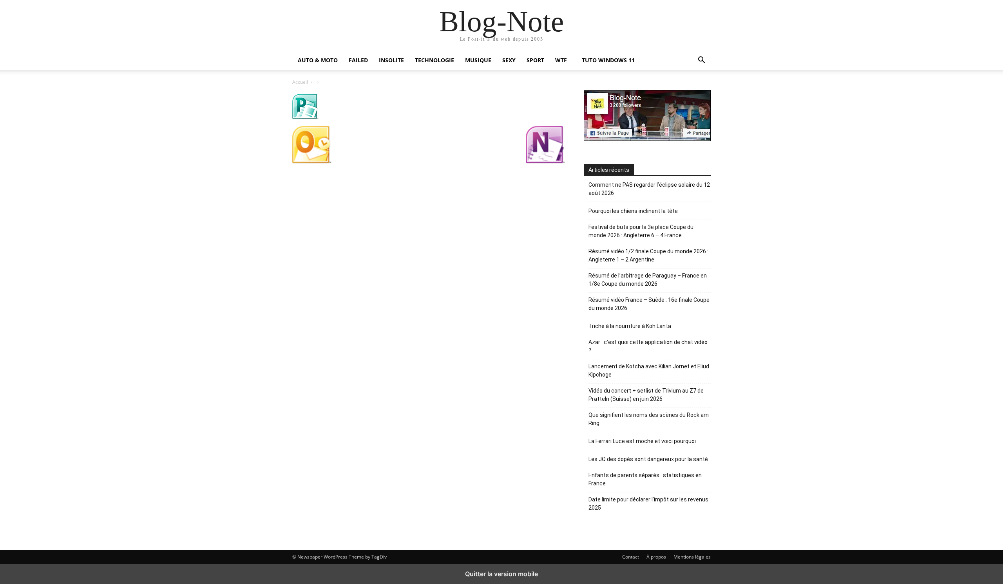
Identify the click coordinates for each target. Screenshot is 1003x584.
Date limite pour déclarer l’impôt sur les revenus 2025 (648, 503)
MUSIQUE (478, 60)
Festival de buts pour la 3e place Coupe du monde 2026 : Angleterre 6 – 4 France (640, 231)
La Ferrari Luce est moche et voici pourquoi (642, 441)
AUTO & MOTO (318, 60)
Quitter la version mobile (501, 574)
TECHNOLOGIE (434, 60)
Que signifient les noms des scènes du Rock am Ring (648, 419)
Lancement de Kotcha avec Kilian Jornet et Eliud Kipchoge (648, 370)
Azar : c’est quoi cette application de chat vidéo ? (648, 346)
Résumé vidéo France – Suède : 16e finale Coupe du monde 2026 (649, 304)
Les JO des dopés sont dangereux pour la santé (648, 459)
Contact (630, 556)
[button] (701, 61)
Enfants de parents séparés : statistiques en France (645, 479)
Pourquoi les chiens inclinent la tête (633, 211)
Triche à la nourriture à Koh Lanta (629, 326)
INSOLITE (391, 60)
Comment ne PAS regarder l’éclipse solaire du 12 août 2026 (649, 189)
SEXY (509, 60)
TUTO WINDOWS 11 (608, 60)
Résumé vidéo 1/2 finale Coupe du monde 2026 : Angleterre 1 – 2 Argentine (648, 255)
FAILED (358, 60)
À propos (656, 556)
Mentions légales (692, 556)
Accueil (300, 82)
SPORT (535, 60)
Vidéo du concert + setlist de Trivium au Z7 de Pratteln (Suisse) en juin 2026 (646, 395)
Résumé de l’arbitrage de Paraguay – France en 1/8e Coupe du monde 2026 (647, 279)
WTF (561, 60)
